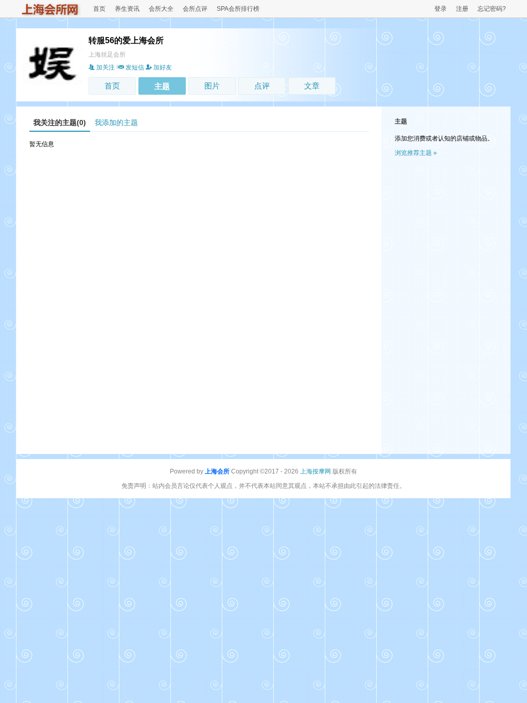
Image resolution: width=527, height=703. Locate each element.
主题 (162, 86)
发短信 (135, 67)
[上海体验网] (50, 14)
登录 (440, 8)
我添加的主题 (116, 122)
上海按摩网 (315, 471)
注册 (462, 8)
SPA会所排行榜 (238, 8)
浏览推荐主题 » (416, 152)
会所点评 (195, 8)
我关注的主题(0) (59, 122)
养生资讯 (127, 8)
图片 (212, 85)
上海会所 (217, 471)
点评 (262, 85)
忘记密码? (492, 8)
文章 (312, 85)
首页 (99, 8)
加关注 (105, 67)
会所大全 (161, 8)
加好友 (162, 67)
